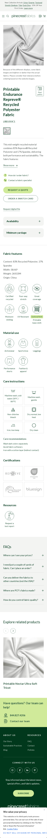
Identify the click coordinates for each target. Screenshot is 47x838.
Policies (31, 750)
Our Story (7, 741)
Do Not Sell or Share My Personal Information (23, 833)
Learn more (28, 8)
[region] (23, 822)
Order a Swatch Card (20, 198)
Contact (31, 745)
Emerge (31, 3)
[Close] (44, 809)
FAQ (29, 741)
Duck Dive (27, 5)
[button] (5, 630)
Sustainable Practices (12, 745)
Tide (20, 5)
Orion (25, 3)
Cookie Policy (12, 829)
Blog (5, 750)
